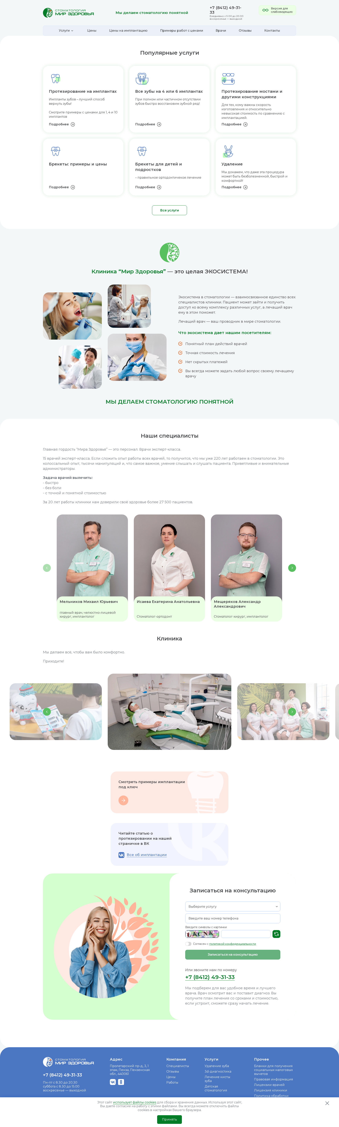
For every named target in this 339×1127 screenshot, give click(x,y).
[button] (292, 568)
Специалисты (177, 1066)
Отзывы (245, 30)
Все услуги (169, 210)
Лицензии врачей (269, 1085)
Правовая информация (273, 1079)
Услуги (211, 1059)
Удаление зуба (217, 1066)
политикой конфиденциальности (232, 944)
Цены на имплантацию (128, 30)
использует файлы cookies (134, 1102)
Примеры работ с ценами (181, 30)
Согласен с (224, 944)
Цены (92, 30)
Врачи (221, 30)
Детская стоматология (216, 1088)
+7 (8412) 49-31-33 (210, 977)
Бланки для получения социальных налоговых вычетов (273, 1070)
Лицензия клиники (270, 1090)
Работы (172, 1082)
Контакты (272, 30)
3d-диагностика (218, 1071)
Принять (169, 1119)
